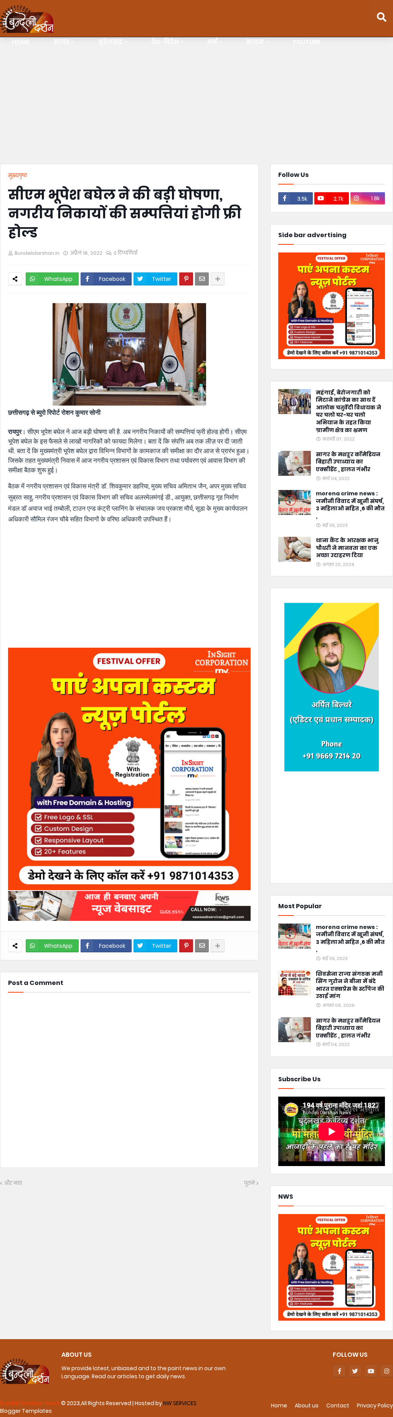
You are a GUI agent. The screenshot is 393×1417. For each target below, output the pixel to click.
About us (307, 1405)
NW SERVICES (179, 1403)
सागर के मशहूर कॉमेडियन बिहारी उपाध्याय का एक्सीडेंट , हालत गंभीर (348, 462)
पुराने (249, 1183)
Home (279, 1405)
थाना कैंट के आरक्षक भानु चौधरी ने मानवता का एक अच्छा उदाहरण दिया (347, 548)
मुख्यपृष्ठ (17, 175)
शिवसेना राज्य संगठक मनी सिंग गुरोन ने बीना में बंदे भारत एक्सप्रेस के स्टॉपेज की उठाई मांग (350, 985)
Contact (337, 1405)
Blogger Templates (26, 1411)
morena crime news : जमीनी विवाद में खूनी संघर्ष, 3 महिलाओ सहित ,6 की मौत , (350, 505)
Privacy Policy (375, 1405)
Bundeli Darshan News (30, 1403)
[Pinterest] (186, 278)
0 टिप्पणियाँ (125, 253)
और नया (13, 1183)
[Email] (202, 278)
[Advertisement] (196, 102)
